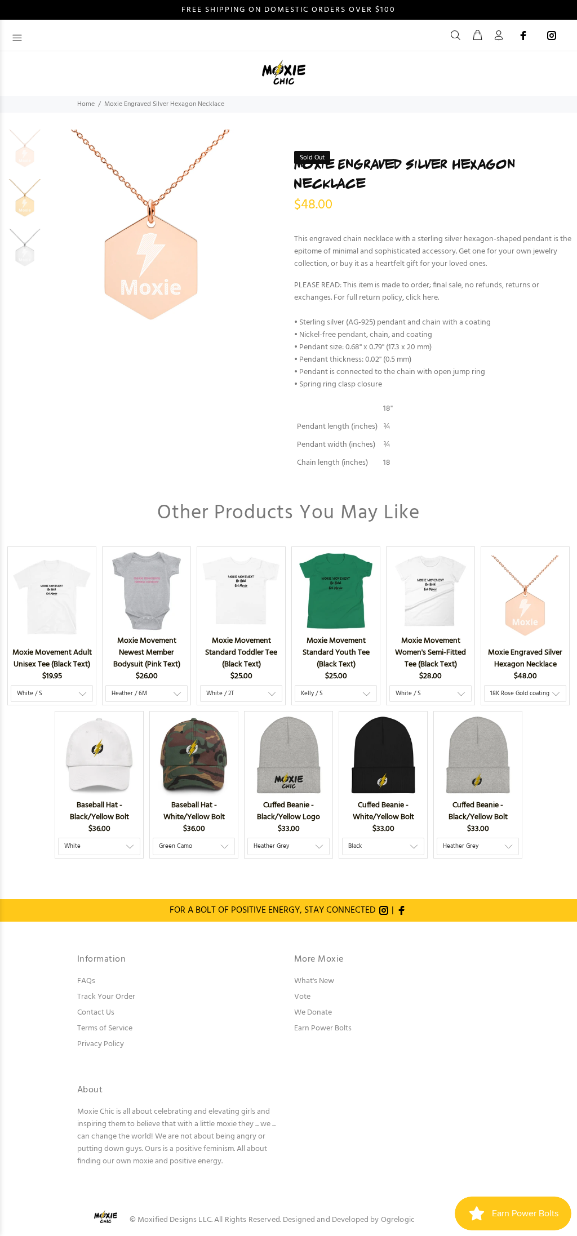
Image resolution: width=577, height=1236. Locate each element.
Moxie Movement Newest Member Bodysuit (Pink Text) (146, 652)
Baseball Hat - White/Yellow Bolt (194, 811)
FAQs (86, 981)
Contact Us (95, 1012)
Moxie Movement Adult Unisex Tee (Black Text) (52, 658)
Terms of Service (104, 1028)
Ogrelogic (398, 1219)
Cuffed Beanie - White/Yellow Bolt (383, 811)
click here (422, 297)
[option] (25, 154)
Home (86, 104)
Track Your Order (106, 996)
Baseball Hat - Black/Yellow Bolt (99, 811)
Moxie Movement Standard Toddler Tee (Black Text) (241, 652)
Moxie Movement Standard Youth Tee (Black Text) (336, 652)
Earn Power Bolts (323, 1028)
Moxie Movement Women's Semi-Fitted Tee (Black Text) (430, 652)
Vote (302, 996)
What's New (314, 981)
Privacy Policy (100, 1044)
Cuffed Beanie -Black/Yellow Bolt (478, 811)
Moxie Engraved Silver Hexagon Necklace (525, 658)
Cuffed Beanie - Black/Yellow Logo (288, 811)
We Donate (313, 1012)
